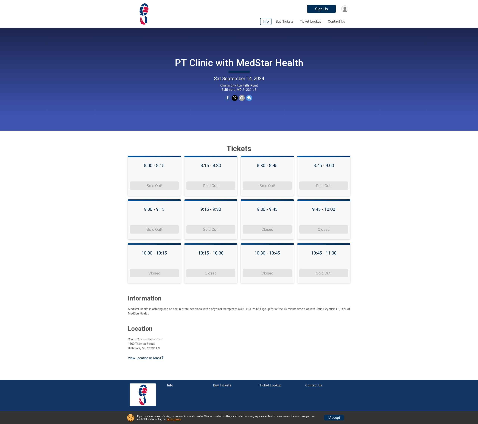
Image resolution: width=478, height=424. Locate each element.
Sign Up (321, 9)
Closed (267, 229)
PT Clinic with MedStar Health (239, 63)
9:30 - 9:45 (267, 209)
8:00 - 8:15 (154, 165)
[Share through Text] (249, 98)
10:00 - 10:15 (154, 253)
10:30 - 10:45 (267, 253)
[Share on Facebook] (228, 98)
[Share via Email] (242, 98)
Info (266, 21)
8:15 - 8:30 (211, 165)
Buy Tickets (285, 21)
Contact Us (336, 21)
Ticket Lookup (311, 21)
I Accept (334, 418)
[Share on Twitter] (235, 98)
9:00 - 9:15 (154, 209)
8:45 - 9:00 (324, 165)
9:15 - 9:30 (211, 209)
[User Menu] (344, 8)
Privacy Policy (174, 419)
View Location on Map (144, 358)
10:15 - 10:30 (211, 253)
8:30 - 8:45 (267, 165)
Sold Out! (154, 186)
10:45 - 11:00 (323, 253)
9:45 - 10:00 (323, 209)
